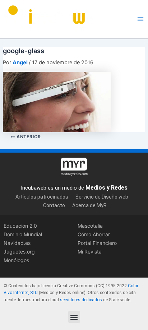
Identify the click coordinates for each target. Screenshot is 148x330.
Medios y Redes (106, 187)
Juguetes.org (19, 251)
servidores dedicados (81, 299)
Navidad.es (17, 243)
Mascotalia (90, 226)
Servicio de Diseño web (101, 197)
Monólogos (16, 260)
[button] (74, 317)
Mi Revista (90, 251)
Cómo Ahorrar (94, 234)
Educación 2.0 (20, 226)
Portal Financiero (97, 243)
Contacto (54, 205)
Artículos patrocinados (41, 197)
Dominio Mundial (23, 234)
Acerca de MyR (89, 205)
